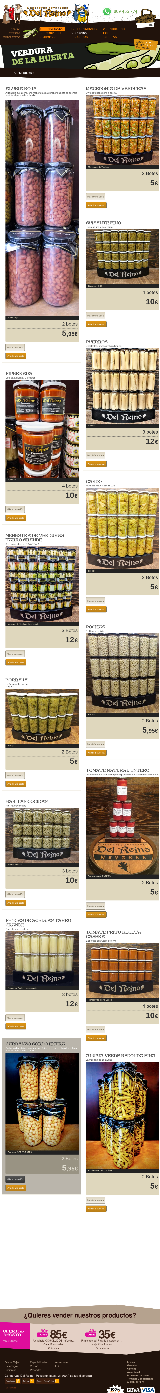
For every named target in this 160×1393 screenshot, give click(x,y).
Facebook (10, 1381)
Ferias (14, 33)
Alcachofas (114, 29)
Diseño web (10, 1387)
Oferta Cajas (52, 29)
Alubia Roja (21, 88)
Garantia (132, 1365)
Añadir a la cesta (16, 356)
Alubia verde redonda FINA (120, 1055)
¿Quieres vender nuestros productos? (80, 1314)
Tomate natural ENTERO (117, 770)
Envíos (131, 1362)
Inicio (15, 29)
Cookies (131, 1368)
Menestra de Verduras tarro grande (34, 537)
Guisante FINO (103, 223)
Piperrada (18, 373)
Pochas (95, 627)
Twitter (26, 1381)
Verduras (79, 33)
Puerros (97, 342)
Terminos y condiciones (140, 1378)
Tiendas (110, 36)
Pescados (79, 36)
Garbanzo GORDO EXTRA (35, 1044)
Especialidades (84, 29)
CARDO (94, 481)
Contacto (11, 37)
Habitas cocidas (26, 801)
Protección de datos (138, 1375)
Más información (15, 347)
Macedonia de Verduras (116, 88)
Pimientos (48, 37)
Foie (106, 33)
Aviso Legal (133, 1372)
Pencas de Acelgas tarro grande (38, 922)
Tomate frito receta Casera (113, 934)
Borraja (16, 680)
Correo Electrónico (45, 1381)
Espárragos (50, 33)
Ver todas (10, 1341)
